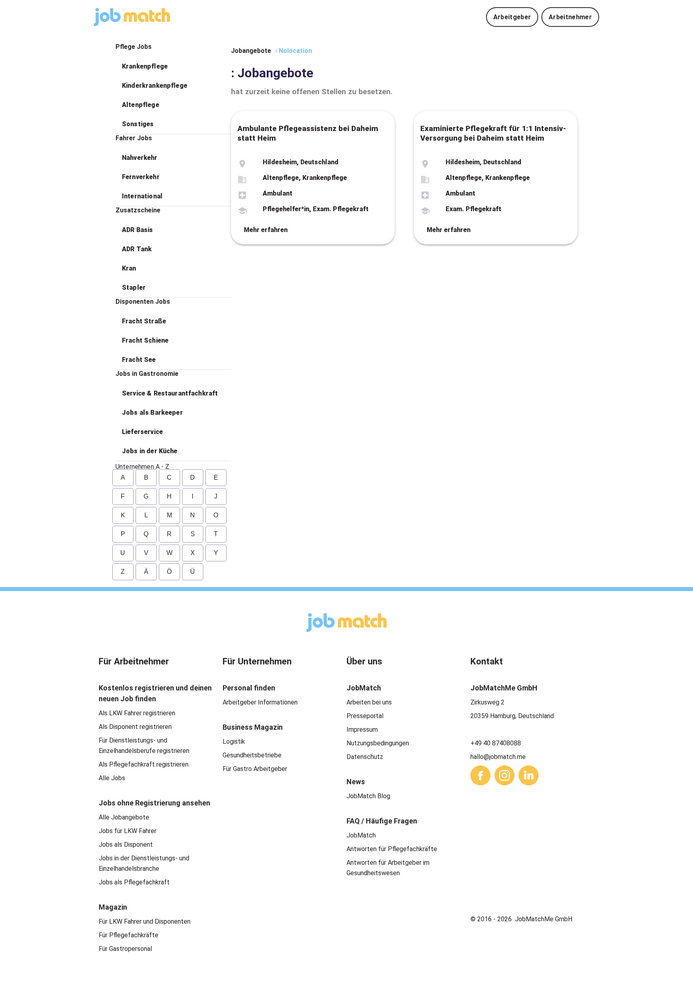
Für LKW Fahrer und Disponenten (144, 921)
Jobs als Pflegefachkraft (134, 882)
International (142, 196)
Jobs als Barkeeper (152, 412)
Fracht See (139, 359)
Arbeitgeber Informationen (260, 702)
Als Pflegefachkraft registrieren (143, 764)
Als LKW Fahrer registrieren (137, 713)
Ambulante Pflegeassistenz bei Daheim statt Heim (307, 133)
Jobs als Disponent (126, 844)
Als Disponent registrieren (135, 727)
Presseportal (364, 716)
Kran (129, 268)
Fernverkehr (141, 177)
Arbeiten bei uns (369, 702)
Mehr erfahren (266, 230)
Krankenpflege (145, 66)
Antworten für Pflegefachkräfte (391, 849)
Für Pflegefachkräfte (128, 935)
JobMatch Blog (368, 796)
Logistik (234, 741)
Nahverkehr (140, 157)
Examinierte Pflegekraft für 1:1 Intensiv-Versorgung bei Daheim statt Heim (493, 133)
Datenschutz (364, 757)
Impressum (362, 729)
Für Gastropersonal (125, 949)
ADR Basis (137, 230)
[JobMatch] (132, 17)
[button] (173, 66)
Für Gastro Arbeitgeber (255, 769)
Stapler (134, 287)
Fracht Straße (144, 321)
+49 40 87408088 (495, 743)
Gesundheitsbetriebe (252, 755)
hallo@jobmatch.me (498, 757)
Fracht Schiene (145, 340)
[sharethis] (480, 775)
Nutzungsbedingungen (377, 743)
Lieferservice (142, 432)
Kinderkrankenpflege (154, 85)
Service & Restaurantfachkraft (170, 393)
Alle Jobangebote (124, 817)
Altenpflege (140, 105)
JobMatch (361, 835)
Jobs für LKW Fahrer (127, 831)
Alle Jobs (112, 778)
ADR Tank (137, 249)
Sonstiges (138, 124)
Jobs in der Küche (150, 451)
